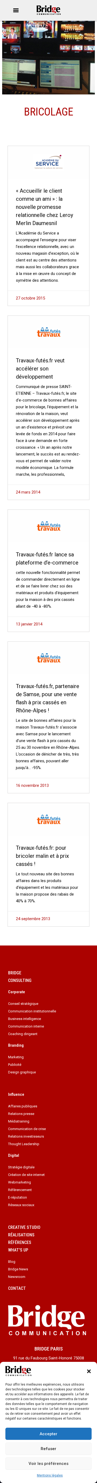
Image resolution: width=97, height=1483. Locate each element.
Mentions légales (50, 1475)
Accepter (48, 1433)
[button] (89, 1371)
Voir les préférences (48, 1463)
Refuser (48, 1448)
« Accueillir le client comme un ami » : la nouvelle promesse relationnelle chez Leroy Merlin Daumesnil (44, 207)
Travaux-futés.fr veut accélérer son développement (40, 368)
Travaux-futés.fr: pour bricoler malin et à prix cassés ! (42, 856)
